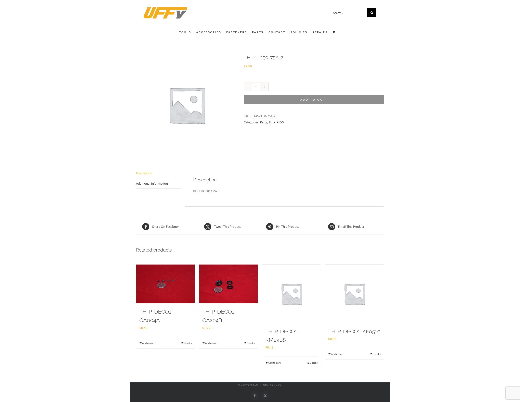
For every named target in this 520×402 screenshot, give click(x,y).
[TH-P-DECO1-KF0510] (354, 294)
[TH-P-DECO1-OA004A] (165, 284)
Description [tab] (144, 173)
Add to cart (314, 99)
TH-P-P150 (276, 122)
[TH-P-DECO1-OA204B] (228, 284)
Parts (263, 122)
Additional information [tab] (152, 183)
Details (188, 343)
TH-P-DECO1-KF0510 (354, 331)
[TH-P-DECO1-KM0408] (291, 294)
